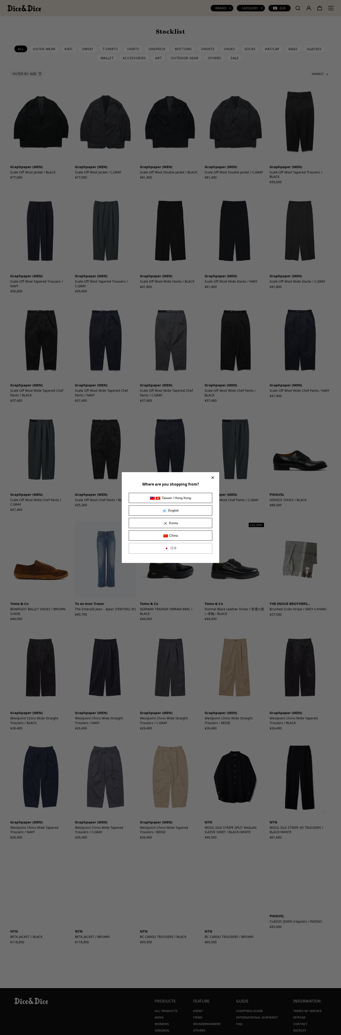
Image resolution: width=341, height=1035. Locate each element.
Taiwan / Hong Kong (176, 498)
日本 (173, 548)
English (173, 510)
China (173, 535)
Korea (173, 523)
